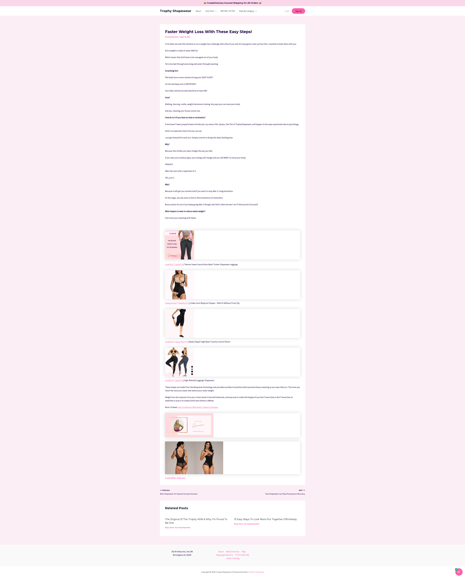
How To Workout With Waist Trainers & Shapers (198, 407)
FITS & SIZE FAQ (242, 555)
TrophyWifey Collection (175, 478)
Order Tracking (233, 558)
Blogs (167, 527)
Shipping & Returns (224, 555)
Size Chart (209, 11)
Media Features (232, 551)
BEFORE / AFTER (228, 11)
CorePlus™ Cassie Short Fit (176, 341)
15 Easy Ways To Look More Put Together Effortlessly (265, 519)
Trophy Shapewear (175, 11)
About (198, 11)
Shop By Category (246, 11)
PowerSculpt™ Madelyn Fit (177, 303)
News (172, 527)
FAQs (243, 551)
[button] (215, 11)
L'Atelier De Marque (256, 572)
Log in (287, 11)
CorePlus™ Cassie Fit (174, 264)
